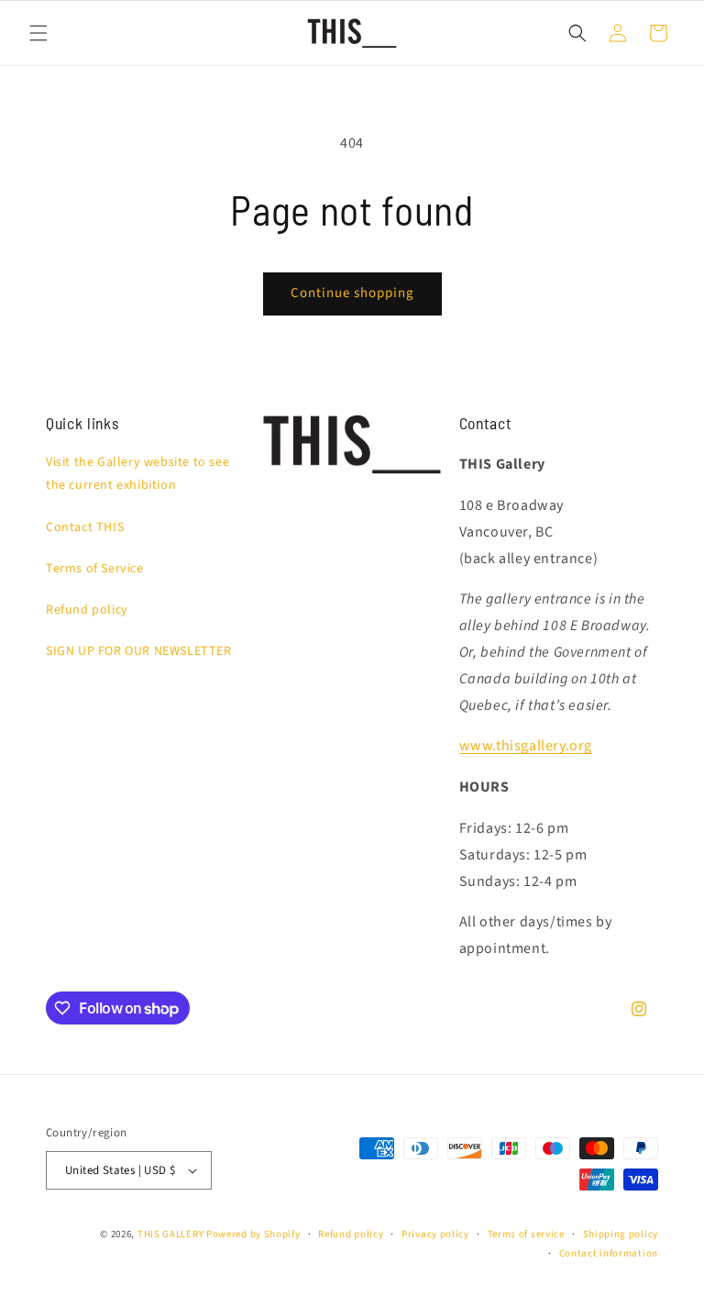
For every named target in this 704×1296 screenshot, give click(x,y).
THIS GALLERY (171, 1234)
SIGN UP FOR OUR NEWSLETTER (139, 651)
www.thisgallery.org (525, 746)
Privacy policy (435, 1234)
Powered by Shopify (253, 1234)
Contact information (608, 1253)
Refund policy (87, 610)
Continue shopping (352, 293)
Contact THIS (85, 527)
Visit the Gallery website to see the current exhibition (137, 473)
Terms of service (526, 1234)
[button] (38, 33)
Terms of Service (95, 568)
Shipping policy (621, 1234)
